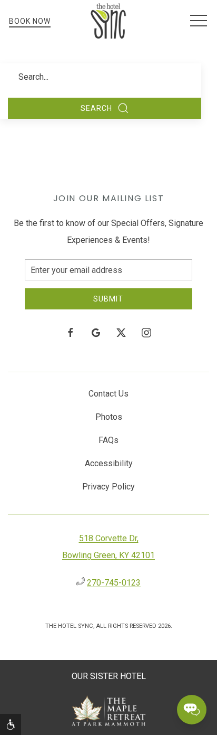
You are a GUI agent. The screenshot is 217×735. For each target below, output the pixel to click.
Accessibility (109, 463)
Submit (108, 299)
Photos (108, 417)
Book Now (30, 21)
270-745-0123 (114, 583)
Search (96, 108)
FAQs (108, 440)
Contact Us (108, 394)
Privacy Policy (108, 487)
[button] (198, 21)
